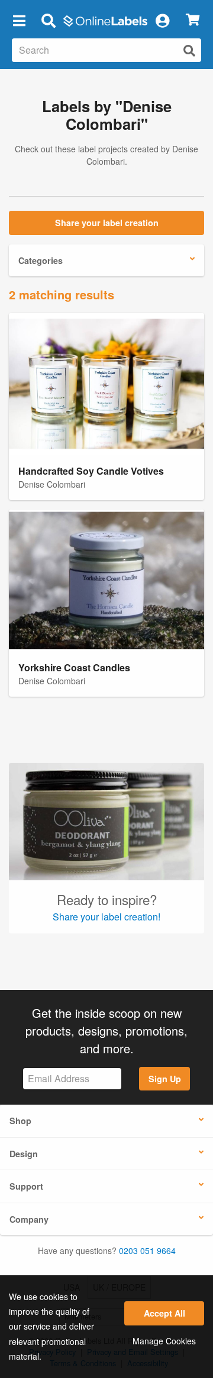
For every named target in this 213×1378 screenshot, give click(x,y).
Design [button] (23, 1154)
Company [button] (29, 1219)
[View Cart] (192, 20)
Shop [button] (20, 1120)
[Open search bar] (48, 20)
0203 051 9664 (147, 1250)
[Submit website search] (189, 50)
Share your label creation (107, 222)
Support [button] (26, 1186)
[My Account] (162, 20)
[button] (19, 20)
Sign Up (165, 1079)
